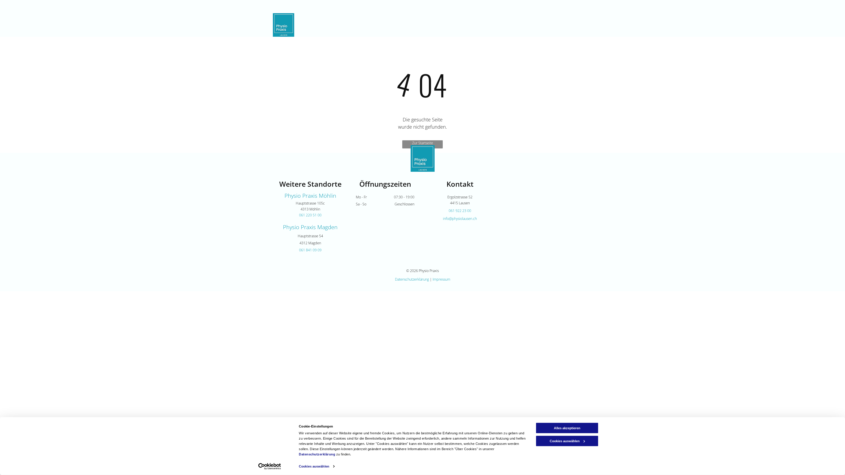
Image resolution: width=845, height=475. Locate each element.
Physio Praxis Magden (310, 227)
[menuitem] (415, 25)
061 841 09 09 (310, 250)
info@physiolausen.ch (460, 218)
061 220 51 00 (310, 215)
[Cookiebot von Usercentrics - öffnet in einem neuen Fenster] (269, 466)
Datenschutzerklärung (317, 454)
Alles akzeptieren (567, 428)
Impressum (441, 279)
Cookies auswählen (314, 466)
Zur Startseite (422, 143)
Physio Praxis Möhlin (310, 195)
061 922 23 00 (561, 6)
